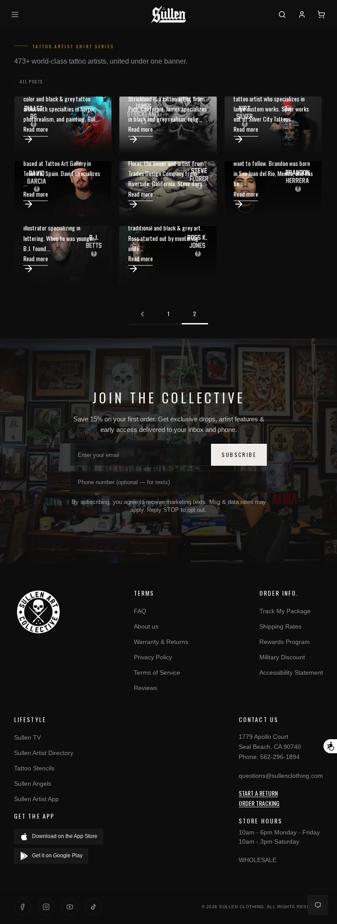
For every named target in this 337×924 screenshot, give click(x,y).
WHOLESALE (257, 859)
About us (146, 626)
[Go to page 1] (142, 314)
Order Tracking (259, 803)
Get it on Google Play (57, 855)
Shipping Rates (280, 626)
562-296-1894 (280, 756)
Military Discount (282, 657)
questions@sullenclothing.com (281, 775)
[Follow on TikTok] (93, 907)
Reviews (145, 687)
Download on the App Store (64, 836)
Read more (35, 128)
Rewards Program (284, 641)
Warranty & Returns (161, 641)
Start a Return (258, 793)
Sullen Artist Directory (43, 752)
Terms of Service (157, 672)
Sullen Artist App (36, 798)
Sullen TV (27, 737)
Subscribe (239, 454)
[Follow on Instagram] (46, 907)
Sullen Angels (32, 783)
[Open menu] (16, 14)
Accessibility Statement (291, 672)
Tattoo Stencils (34, 768)
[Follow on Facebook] (22, 907)
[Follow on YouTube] (69, 907)
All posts (31, 81)
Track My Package (285, 611)
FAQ (140, 611)
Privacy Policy (153, 657)
